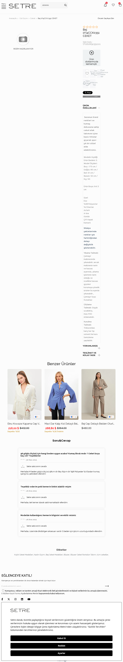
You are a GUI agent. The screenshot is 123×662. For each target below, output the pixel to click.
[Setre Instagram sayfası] (15, 599)
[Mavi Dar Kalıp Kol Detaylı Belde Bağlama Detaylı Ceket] (62, 394)
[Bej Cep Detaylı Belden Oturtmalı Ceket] (98, 394)
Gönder (107, 586)
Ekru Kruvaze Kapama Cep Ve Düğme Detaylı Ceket (25, 423)
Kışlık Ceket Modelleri (23, 555)
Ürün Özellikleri (89, 106)
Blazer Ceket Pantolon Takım (83, 555)
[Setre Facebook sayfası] (2, 599)
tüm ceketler (102, 555)
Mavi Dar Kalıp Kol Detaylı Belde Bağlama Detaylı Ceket (62, 423)
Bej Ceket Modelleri (54, 555)
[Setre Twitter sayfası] (9, 599)
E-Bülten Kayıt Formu (11, 593)
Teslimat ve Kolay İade (89, 354)
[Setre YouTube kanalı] (29, 599)
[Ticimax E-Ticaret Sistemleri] (61, 661)
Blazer (67, 555)
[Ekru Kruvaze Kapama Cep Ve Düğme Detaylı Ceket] (25, 394)
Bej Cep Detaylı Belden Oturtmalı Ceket (98, 423)
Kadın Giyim (39, 555)
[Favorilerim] (113, 7)
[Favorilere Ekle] (87, 73)
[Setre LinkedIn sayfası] (22, 599)
